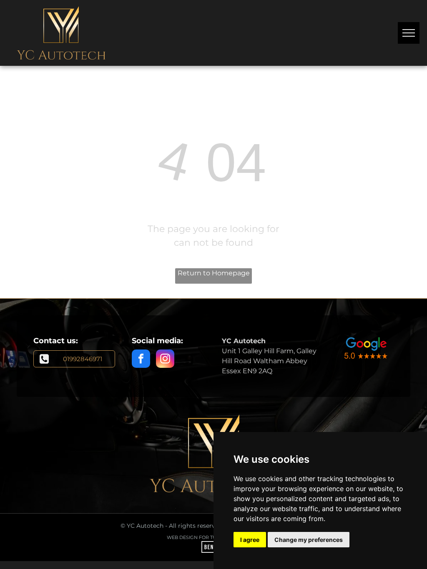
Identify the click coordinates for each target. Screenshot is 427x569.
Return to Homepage (214, 273)
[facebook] (141, 359)
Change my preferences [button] (308, 539)
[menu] (408, 33)
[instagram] (165, 359)
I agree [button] (249, 539)
